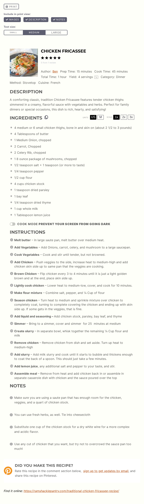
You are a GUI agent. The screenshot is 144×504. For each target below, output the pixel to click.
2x (123, 117)
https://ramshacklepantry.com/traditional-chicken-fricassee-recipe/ (71, 491)
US (93, 117)
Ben (55, 71)
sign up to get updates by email (105, 471)
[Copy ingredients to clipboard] (46, 117)
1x (116, 117)
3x (131, 117)
